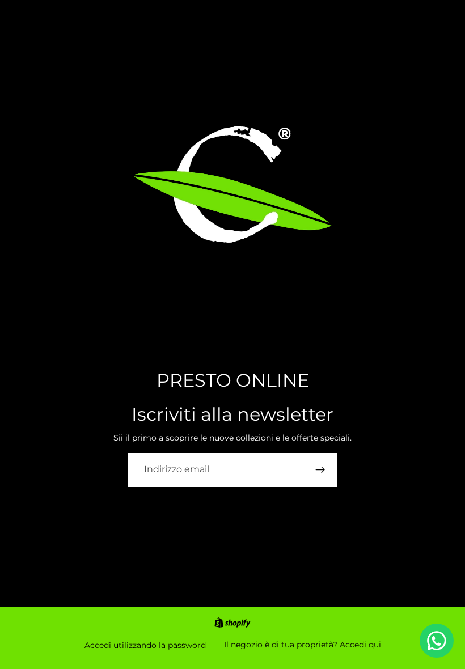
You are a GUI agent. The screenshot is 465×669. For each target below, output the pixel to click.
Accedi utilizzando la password (145, 645)
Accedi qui (360, 645)
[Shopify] (232, 622)
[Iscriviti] (320, 470)
